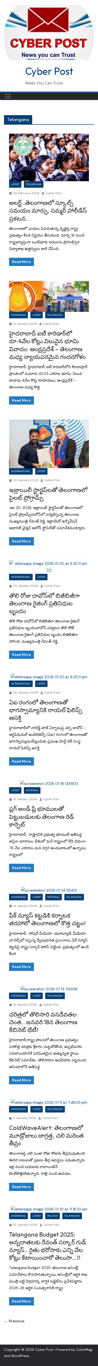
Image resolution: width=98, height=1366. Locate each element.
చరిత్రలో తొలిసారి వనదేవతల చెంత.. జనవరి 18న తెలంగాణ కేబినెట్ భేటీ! (43, 1022)
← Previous (14, 1321)
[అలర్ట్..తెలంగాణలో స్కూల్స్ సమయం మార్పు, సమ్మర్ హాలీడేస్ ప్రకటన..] (49, 157)
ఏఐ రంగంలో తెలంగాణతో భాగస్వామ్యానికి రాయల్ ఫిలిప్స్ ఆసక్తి (45, 709)
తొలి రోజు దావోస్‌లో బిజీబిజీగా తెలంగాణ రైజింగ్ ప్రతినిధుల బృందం (44, 603)
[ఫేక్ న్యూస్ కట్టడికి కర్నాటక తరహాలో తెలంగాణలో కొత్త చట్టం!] (49, 890)
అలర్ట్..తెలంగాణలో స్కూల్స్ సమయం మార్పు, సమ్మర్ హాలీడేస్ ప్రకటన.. (48, 210)
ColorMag (84, 1349)
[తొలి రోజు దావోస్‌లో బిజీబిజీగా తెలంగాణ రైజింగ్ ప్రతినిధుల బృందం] (49, 567)
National (32, 790)
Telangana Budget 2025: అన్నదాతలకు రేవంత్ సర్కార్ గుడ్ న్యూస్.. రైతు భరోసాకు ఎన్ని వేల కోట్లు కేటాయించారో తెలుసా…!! (47, 1246)
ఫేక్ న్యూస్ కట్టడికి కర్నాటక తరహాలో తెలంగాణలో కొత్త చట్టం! (47, 919)
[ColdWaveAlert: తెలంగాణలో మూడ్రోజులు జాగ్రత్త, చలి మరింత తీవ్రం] (49, 1102)
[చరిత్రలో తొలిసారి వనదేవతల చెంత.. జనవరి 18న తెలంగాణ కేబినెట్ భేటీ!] (49, 989)
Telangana (33, 184)
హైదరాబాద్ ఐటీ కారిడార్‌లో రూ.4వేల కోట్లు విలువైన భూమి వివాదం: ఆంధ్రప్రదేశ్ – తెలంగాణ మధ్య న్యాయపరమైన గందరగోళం (47, 345)
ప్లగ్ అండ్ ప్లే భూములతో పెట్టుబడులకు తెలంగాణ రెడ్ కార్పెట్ (41, 816)
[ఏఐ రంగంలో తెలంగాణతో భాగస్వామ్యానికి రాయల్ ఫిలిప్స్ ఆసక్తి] (49, 677)
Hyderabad (18, 315)
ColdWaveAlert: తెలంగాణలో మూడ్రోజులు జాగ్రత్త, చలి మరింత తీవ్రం (46, 1135)
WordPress (20, 1356)
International (21, 471)
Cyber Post (49, 71)
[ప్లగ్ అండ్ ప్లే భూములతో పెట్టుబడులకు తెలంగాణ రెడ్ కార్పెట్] (49, 783)
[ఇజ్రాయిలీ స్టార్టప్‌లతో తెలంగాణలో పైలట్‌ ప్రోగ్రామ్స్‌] (49, 444)
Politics (52, 1215)
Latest (15, 184)
